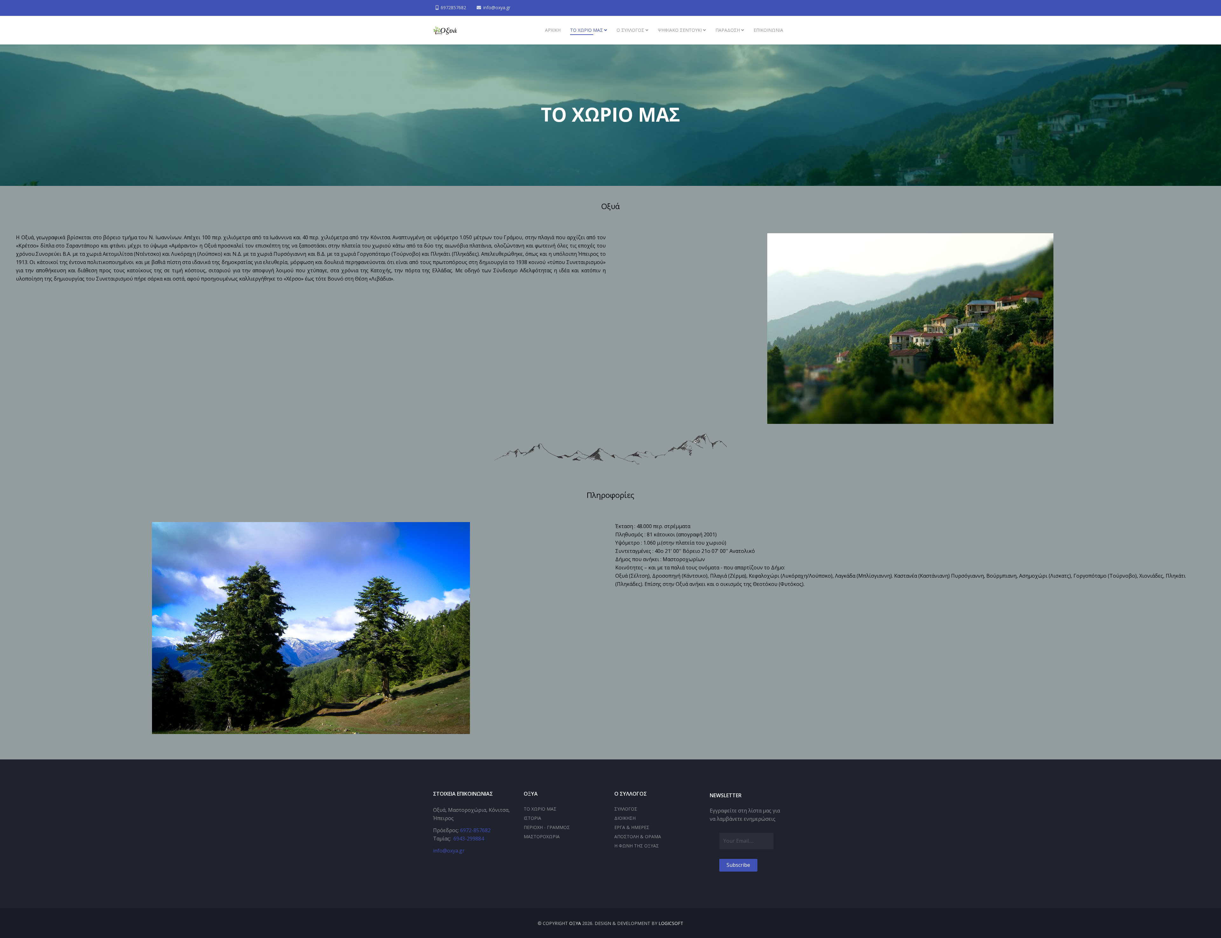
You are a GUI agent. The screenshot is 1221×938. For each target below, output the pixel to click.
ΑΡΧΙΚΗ (553, 30)
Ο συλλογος (630, 30)
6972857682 (453, 7)
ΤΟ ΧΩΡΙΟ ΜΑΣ (540, 809)
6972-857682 (475, 830)
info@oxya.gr (496, 7)
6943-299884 (468, 838)
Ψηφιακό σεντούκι (680, 30)
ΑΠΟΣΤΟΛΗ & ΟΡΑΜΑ (637, 836)
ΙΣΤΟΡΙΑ (532, 818)
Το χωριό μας (586, 30)
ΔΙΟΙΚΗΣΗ (625, 818)
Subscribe (738, 864)
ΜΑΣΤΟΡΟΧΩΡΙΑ (542, 836)
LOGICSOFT (671, 923)
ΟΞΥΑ (575, 923)
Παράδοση (727, 30)
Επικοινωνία (768, 30)
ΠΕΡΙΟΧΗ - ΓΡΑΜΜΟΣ (547, 827)
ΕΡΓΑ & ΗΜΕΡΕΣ (631, 827)
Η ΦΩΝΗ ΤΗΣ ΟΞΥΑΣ (636, 846)
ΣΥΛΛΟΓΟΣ (625, 809)
